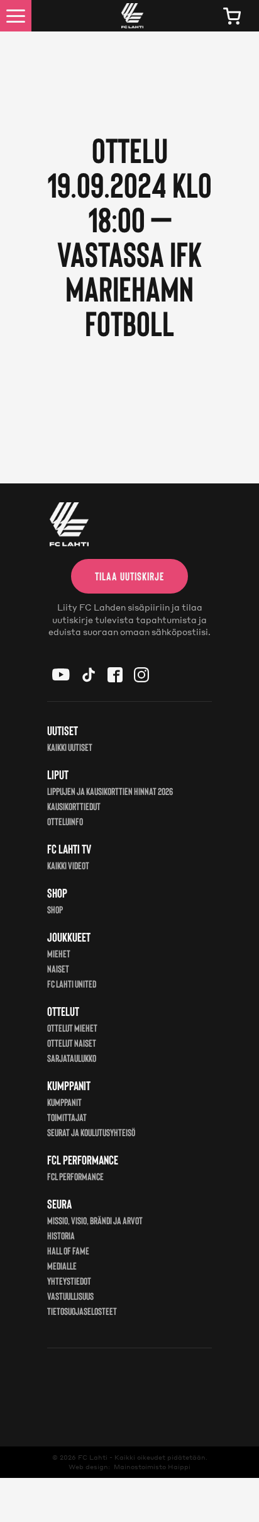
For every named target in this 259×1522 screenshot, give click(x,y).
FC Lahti (92, 1457)
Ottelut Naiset (71, 1043)
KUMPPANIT (64, 1102)
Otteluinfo (65, 821)
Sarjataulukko (71, 1058)
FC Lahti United (71, 983)
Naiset (58, 968)
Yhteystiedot (69, 1281)
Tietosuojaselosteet (82, 1311)
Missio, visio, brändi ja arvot (95, 1220)
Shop (55, 909)
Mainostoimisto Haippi (152, 1466)
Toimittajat (67, 1117)
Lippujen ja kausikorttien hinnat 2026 (110, 791)
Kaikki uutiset (69, 747)
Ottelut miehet (72, 1028)
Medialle (62, 1265)
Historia (61, 1235)
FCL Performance (75, 1176)
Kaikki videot (68, 865)
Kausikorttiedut (74, 806)
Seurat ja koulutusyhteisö (91, 1132)
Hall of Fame (68, 1250)
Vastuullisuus (70, 1296)
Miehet (58, 953)
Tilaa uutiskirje (129, 576)
